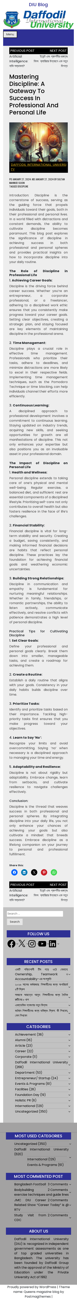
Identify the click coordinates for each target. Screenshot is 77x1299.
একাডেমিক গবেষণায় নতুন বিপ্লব (31, 1005)
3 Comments (58, 1184)
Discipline (23, 186)
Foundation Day (27, 1095)
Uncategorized (26, 1111)
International (25, 1106)
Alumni (20, 1040)
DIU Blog (38, 4)
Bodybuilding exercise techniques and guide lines (41, 1192)
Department (25, 1072)
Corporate (23, 1056)
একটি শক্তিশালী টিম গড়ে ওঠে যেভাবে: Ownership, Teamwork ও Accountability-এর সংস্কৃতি (41, 974)
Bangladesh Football (30, 1184)
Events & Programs (30, 1083)
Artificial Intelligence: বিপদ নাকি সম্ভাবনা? (23, 61)
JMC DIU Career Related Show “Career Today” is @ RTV (41, 1205)
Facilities (21, 1089)
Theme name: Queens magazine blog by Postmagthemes (41, 1292)
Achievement (25, 1034)
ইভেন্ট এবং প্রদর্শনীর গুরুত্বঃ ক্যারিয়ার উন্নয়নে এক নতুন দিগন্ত (54, 61)
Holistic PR (23, 1100)
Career (20, 1051)
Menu (10, 34)
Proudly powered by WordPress (31, 1287)
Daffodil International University (41, 1062)
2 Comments (58, 1190)
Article (20, 1045)
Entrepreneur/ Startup (32, 1078)
